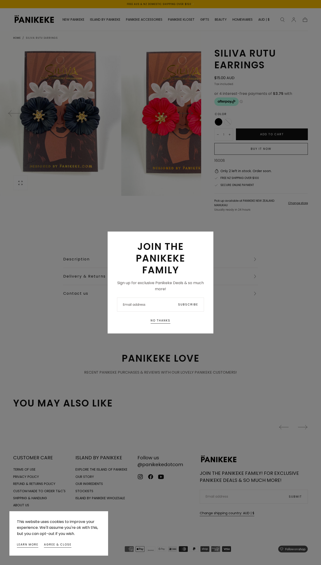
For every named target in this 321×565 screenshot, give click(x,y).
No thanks (160, 320)
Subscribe (188, 304)
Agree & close (57, 544)
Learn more (27, 544)
